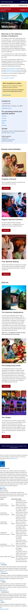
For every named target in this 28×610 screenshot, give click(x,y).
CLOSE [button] (2, 460)
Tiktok (3, 123)
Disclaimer (15, 447)
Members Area (22, 5)
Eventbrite (4, 125)
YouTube (4, 118)
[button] (23, 9)
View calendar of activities (7, 78)
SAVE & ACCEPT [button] (4, 609)
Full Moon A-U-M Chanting (8, 139)
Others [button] (1, 600)
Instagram (4, 120)
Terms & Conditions (19, 446)
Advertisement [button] (3, 590)
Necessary (4, 488)
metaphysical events (7, 71)
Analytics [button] (2, 580)
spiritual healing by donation (13, 70)
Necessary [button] (2, 487)
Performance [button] (3, 571)
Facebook (4, 116)
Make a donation (11, 132)
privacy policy (14, 458)
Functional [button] (2, 563)
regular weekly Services (11, 68)
